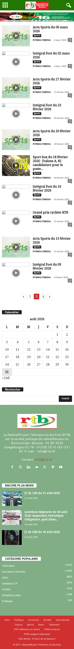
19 (29, 357)
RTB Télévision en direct (27, 629)
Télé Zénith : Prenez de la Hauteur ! (37, 638)
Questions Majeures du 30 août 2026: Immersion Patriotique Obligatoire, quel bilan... (45, 515)
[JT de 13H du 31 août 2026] (12, 498)
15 (57, 349)
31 (7, 372)
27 (38, 364)
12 (29, 349)
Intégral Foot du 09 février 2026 (47, 266)
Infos (5, 577)
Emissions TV (10, 583)
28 (48, 364)
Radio (41, 624)
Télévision (8, 565)
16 (67, 349)
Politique (7, 601)
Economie (33, 619)
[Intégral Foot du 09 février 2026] (16, 273)
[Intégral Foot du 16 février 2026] (16, 195)
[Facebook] (13, 467)
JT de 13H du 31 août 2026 (42, 493)
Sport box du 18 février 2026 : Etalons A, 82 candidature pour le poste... (50, 163)
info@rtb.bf (44, 459)
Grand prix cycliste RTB (50, 212)
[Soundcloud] (37, 467)
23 (67, 357)
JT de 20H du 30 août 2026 (42, 532)
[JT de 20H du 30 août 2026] (12, 537)
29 (57, 364)
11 (17, 349)
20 (38, 357)
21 (48, 357)
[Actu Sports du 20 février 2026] (16, 139)
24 (7, 364)
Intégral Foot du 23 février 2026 (47, 107)
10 (7, 349)
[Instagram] (21, 467)
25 (17, 364)
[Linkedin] (29, 467)
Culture (18, 624)
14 (48, 349)
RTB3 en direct (52, 629)
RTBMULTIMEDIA (42, 39)
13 (38, 349)
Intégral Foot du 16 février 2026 (47, 188)
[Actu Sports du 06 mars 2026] (16, 35)
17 (7, 357)
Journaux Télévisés (13, 571)
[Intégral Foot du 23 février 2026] (16, 113)
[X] (45, 467)
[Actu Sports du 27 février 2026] (16, 87)
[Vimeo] (54, 467)
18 (17, 357)
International (62, 619)
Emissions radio (11, 595)
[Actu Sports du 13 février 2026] (16, 247)
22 (57, 357)
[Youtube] (61, 467)
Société (6, 589)
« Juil (5, 378)
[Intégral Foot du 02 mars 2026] (16, 61)
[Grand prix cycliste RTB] (16, 221)
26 (29, 364)
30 (67, 364)
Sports (37, 35)
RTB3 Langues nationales (37, 633)
